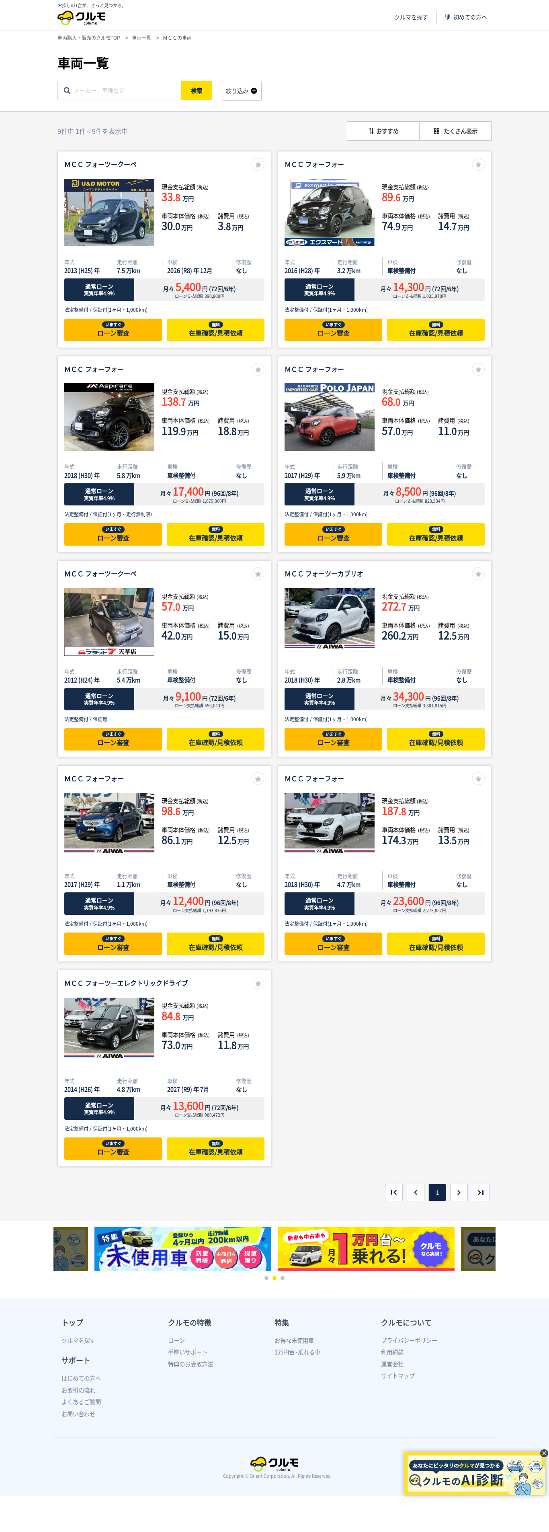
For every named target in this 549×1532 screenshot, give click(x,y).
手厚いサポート (187, 1352)
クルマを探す (411, 17)
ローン (176, 1340)
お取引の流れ (78, 1390)
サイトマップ (398, 1375)
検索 (196, 90)
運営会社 (392, 1364)
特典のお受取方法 (190, 1364)
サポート (75, 1360)
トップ (72, 1322)
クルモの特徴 (189, 1322)
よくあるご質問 (81, 1401)
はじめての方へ (81, 1378)
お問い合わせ (78, 1413)
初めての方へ (470, 17)
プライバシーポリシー (409, 1340)
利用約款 (392, 1352)
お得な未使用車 (294, 1340)
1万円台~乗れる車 (297, 1352)
